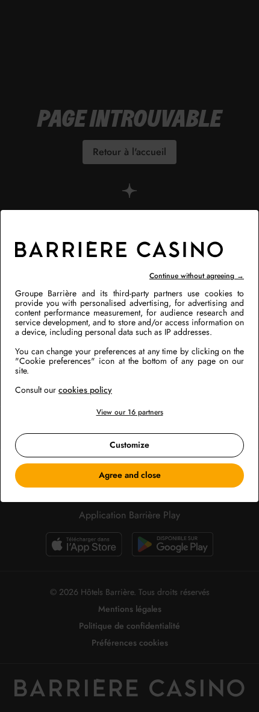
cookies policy (85, 390)
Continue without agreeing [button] (196, 275)
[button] (129, 412)
